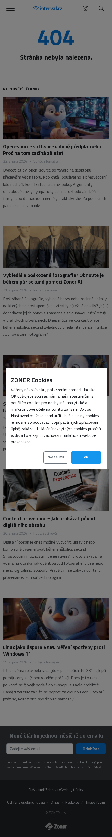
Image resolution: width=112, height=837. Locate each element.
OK (86, 457)
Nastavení (56, 457)
